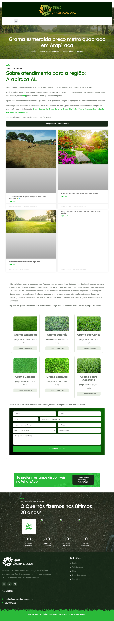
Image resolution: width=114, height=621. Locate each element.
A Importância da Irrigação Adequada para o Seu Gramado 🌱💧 (27, 197)
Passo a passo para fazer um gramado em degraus (79, 193)
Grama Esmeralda (40, 109)
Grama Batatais (55, 109)
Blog (24, 96)
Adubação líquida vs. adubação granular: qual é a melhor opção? (82, 212)
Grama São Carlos (70, 109)
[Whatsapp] (9, 584)
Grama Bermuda (85, 109)
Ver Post (12, 201)
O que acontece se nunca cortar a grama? (24, 262)
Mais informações (58, 348)
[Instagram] (4, 584)
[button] (16, 21)
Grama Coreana (21, 112)
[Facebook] (15, 584)
